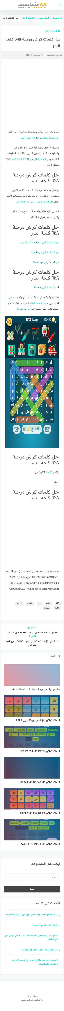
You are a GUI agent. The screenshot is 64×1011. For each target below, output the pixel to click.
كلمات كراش (51, 31)
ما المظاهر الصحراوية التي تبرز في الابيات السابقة (31, 915)
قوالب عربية (27, 1000)
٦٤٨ (33, 138)
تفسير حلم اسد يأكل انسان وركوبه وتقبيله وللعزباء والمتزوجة (35, 962)
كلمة (28, 138)
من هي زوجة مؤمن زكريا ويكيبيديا (40, 950)
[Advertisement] (32, 537)
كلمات (52, 138)
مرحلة (46, 608)
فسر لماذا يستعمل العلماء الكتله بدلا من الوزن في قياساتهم (31, 938)
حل (57, 138)
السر (23, 138)
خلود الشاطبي (53, 55)
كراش (45, 138)
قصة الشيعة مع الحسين (45, 925)
